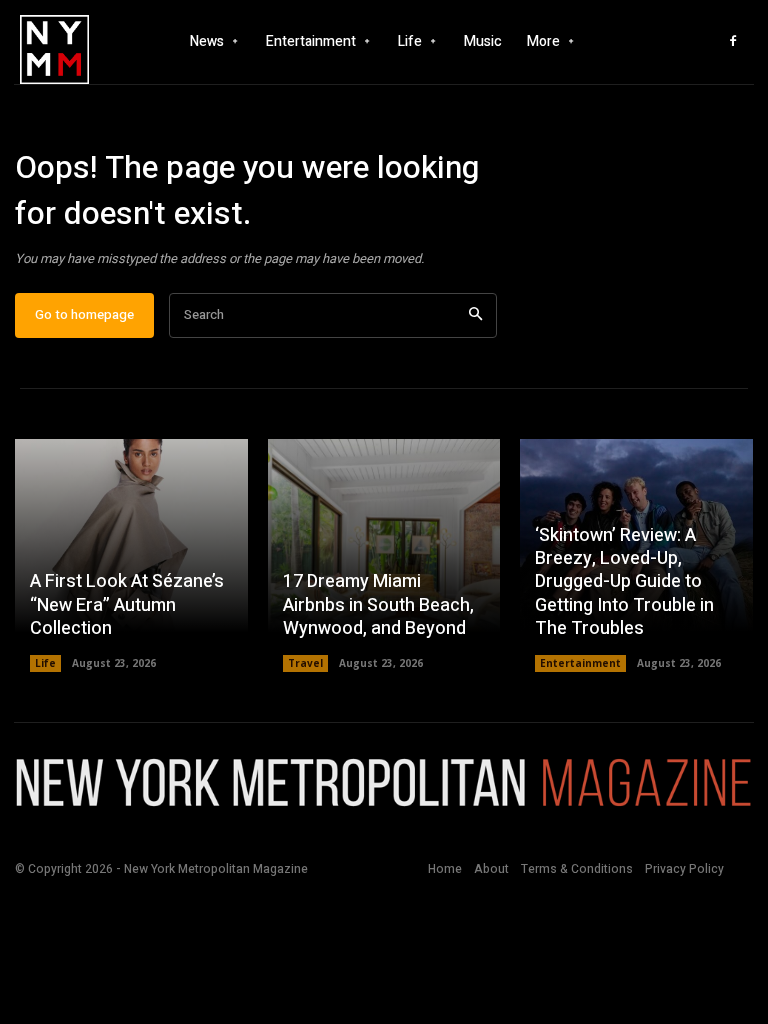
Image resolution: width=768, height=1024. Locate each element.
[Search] (475, 315)
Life (45, 663)
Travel (305, 663)
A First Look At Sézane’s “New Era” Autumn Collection (127, 605)
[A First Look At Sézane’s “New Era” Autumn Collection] (131, 555)
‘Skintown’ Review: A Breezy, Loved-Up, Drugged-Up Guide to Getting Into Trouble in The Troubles (624, 582)
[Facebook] (733, 42)
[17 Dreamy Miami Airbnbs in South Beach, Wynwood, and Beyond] (384, 555)
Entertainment (580, 663)
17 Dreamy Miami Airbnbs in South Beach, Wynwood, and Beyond (378, 605)
